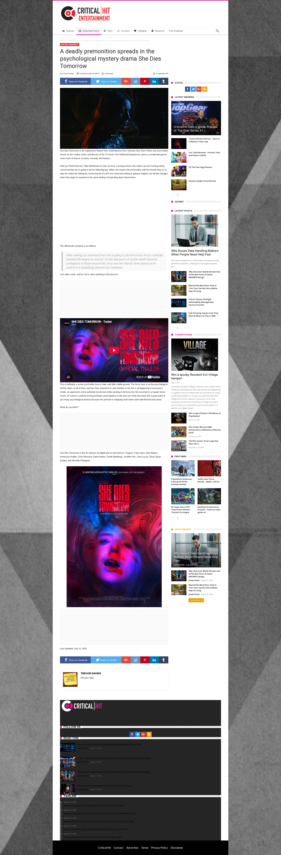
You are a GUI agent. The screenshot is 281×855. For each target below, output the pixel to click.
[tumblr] (163, 81)
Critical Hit (104, 847)
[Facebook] (187, 89)
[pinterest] (145, 81)
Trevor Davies (68, 73)
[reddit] (135, 81)
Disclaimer (177, 847)
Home (62, 41)
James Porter (179, 565)
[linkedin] (154, 81)
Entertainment (73, 41)
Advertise (132, 847)
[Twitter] (193, 89)
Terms (144, 847)
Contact (119, 847)
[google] (126, 81)
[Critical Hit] (85, 5)
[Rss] (204, 89)
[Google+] (199, 89)
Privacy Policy (159, 847)
